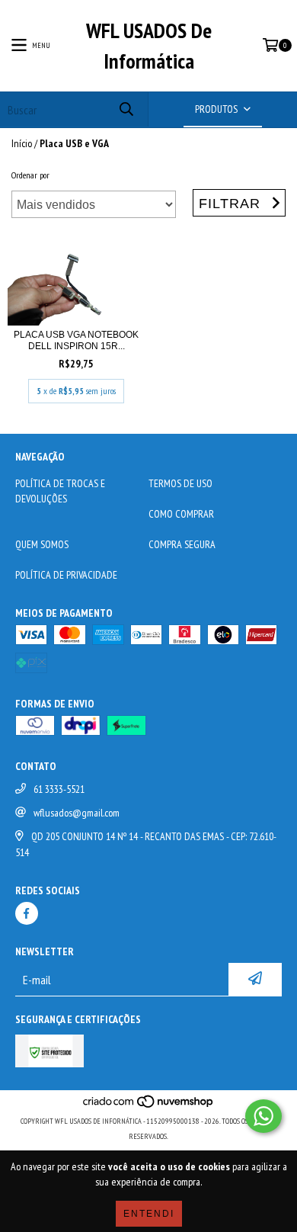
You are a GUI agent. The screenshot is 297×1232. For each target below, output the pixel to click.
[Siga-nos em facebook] (26, 913)
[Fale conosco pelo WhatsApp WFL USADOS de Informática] (263, 1116)
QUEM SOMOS (42, 544)
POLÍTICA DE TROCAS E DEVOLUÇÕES (60, 490)
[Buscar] (125, 109)
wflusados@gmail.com (77, 813)
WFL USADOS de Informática (149, 45)
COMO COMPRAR (181, 514)
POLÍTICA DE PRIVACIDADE (66, 575)
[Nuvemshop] (149, 1106)
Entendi (148, 1213)
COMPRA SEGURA (182, 544)
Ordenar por (30, 175)
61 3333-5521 (59, 789)
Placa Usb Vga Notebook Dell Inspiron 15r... (76, 340)
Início (21, 143)
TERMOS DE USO (180, 483)
